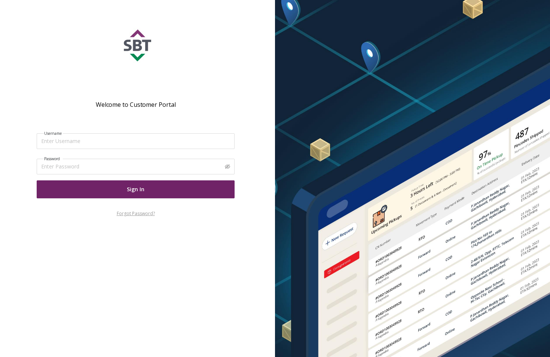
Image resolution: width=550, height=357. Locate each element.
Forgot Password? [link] (136, 213)
